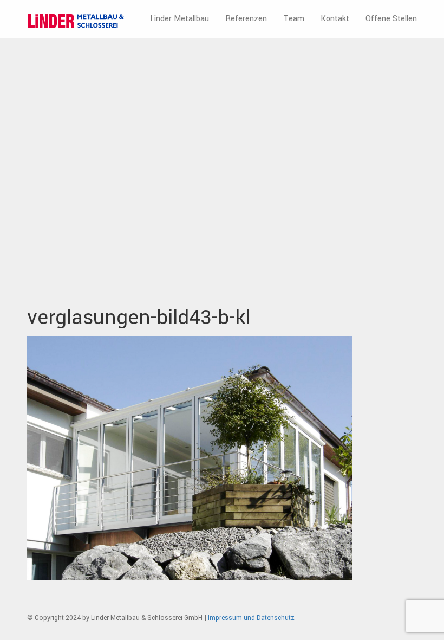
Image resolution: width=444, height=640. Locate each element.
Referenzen (246, 18)
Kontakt (335, 18)
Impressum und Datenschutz (251, 618)
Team (293, 18)
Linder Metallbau (179, 18)
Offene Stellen (391, 18)
